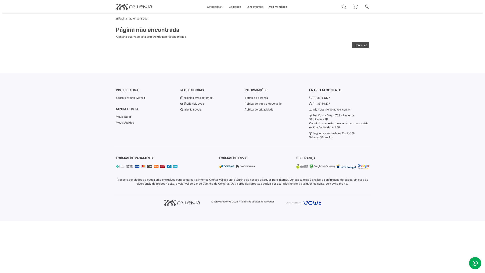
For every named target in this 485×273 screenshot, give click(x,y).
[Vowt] (303, 202)
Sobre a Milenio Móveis (131, 97)
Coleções (235, 6)
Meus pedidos (125, 122)
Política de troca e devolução (263, 103)
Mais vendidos (278, 6)
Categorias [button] (214, 6)
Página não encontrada (133, 18)
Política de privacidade (259, 109)
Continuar (361, 45)
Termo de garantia (256, 97)
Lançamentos (255, 6)
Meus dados (123, 116)
